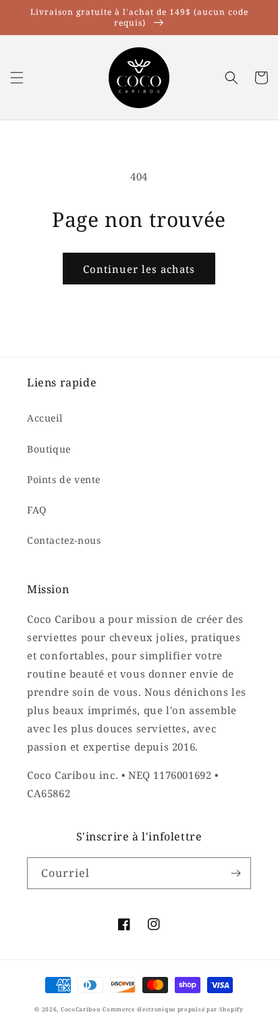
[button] (17, 78)
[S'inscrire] (235, 873)
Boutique (49, 449)
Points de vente (64, 479)
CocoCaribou (81, 1009)
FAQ (37, 509)
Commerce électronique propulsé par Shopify (173, 1009)
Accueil (44, 417)
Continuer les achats (139, 269)
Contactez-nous (64, 540)
